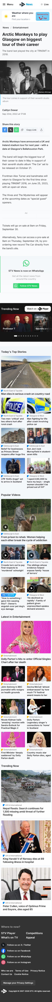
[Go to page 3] (21, 336)
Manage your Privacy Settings (18, 983)
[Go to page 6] (28, 336)
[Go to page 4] (23, 336)
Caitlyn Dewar (10, 110)
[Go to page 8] (32, 336)
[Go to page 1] (15, 336)
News (6, 27)
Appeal (30, 937)
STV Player (8, 933)
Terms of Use (21, 970)
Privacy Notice (37, 970)
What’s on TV (9, 937)
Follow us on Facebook (18, 950)
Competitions (34, 933)
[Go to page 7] (30, 336)
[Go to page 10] (37, 336)
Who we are (7, 970)
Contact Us (6, 974)
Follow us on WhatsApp (19, 956)
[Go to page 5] (25, 336)
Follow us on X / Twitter (19, 945)
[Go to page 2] (18, 336)
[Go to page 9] (35, 336)
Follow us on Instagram (19, 962)
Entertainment (20, 27)
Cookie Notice (21, 974)
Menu (10, 4)
